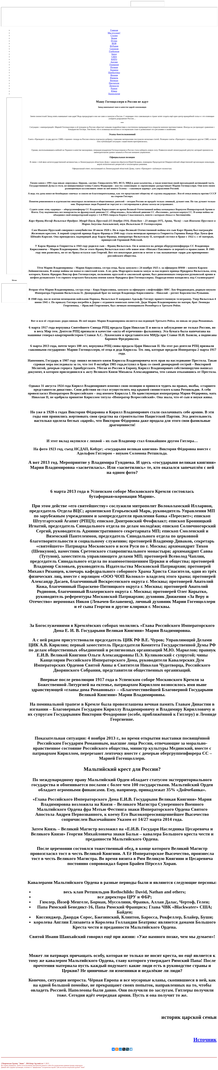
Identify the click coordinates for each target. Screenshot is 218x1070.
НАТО (114, 59)
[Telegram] (130, 1049)
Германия (114, 64)
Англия (114, 62)
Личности (114, 85)
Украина (114, 70)
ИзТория (114, 46)
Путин (114, 41)
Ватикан (114, 80)
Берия (114, 38)
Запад (114, 54)
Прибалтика (114, 72)
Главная (114, 30)
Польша (114, 67)
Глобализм (114, 51)
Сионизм (114, 48)
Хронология (114, 93)
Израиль (114, 78)
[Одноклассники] (116, 1049)
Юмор (114, 91)
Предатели (114, 83)
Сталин (114, 35)
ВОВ (114, 43)
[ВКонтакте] (113, 1049)
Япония (114, 75)
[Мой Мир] (120, 1049)
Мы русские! (114, 33)
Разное (114, 88)
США (114, 56)
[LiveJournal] (127, 1049)
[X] (123, 1049)
